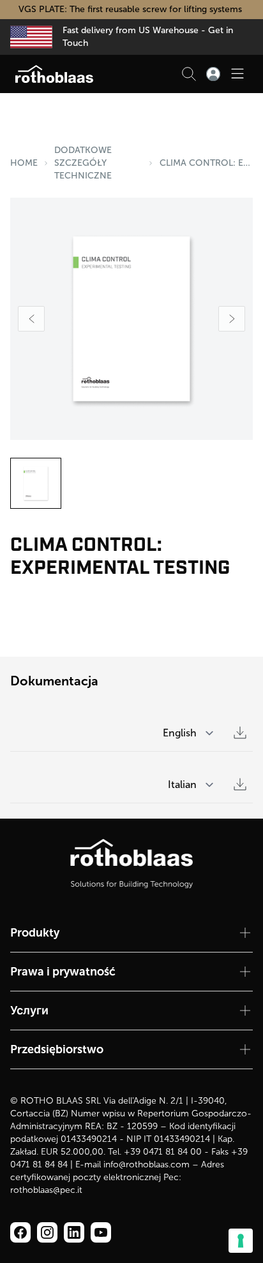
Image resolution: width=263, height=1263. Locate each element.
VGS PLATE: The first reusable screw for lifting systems (131, 9)
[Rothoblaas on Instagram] (74, 1232)
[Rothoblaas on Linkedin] (47, 1232)
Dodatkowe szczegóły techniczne (83, 162)
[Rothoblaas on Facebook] (20, 1232)
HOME (24, 163)
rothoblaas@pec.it (46, 1190)
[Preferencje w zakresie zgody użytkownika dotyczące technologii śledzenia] (241, 1241)
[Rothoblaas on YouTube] (101, 1232)
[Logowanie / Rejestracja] (213, 73)
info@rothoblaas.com (146, 1164)
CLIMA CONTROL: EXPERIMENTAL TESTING (206, 163)
